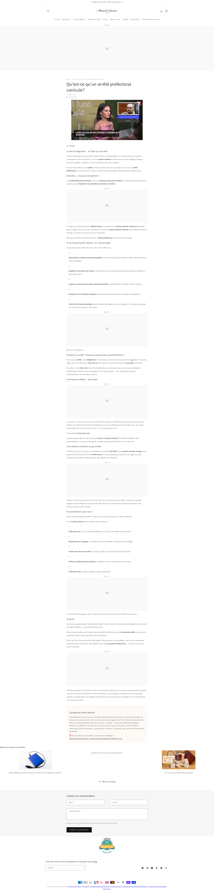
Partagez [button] (72, 146)
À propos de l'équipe (74, 886)
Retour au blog (108, 781)
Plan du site (106, 889)
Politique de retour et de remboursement (135, 886)
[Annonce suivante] (167, 2)
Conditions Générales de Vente (100, 886)
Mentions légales (116, 886)
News (74, 79)
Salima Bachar (73, 97)
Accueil (69, 79)
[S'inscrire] (83, 867)
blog (95, 861)
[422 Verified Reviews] (107, 854)
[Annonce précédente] (46, 2)
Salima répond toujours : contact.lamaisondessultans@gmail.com (95, 738)
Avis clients (85, 886)
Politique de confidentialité (157, 886)
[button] (48, 11)
